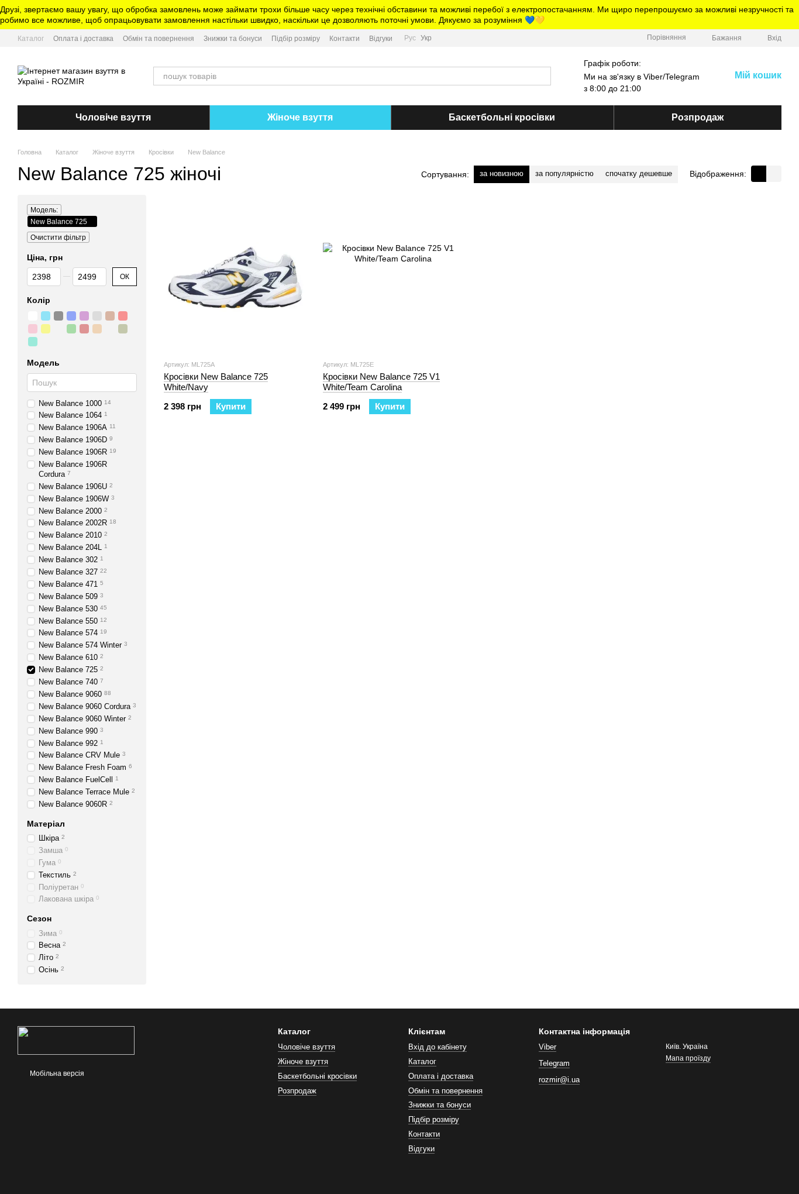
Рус (410, 38)
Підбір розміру (295, 39)
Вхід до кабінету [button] (437, 1046)
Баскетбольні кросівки (502, 117)
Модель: (44, 210)
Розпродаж (697, 117)
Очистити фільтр (58, 237)
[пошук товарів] (541, 76)
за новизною (502, 173)
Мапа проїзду (688, 1058)
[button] (789, 14)
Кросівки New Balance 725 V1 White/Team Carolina (381, 381)
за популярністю (564, 173)
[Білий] (33, 316)
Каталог (31, 39)
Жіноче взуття (300, 117)
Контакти (344, 39)
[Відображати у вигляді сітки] (758, 173)
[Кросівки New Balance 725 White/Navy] (234, 277)
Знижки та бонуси (233, 39)
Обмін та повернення (158, 39)
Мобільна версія (56, 1073)
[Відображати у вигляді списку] (773, 173)
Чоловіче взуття (113, 117)
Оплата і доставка (83, 39)
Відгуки (380, 39)
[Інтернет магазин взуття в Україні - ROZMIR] (76, 1039)
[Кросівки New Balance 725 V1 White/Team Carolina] (393, 277)
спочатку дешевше (638, 173)
